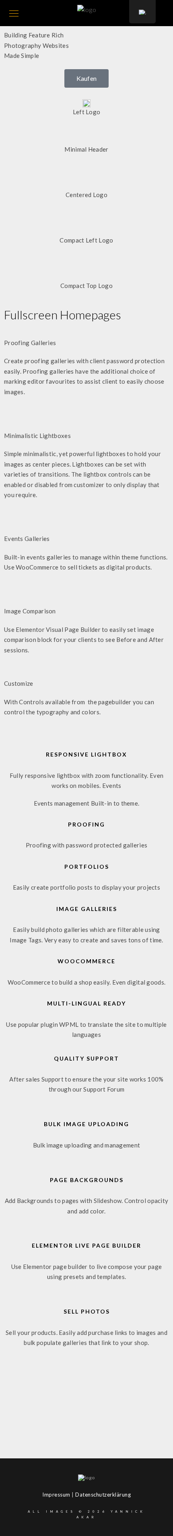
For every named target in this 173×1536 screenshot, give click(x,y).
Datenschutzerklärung (103, 1494)
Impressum (56, 1494)
